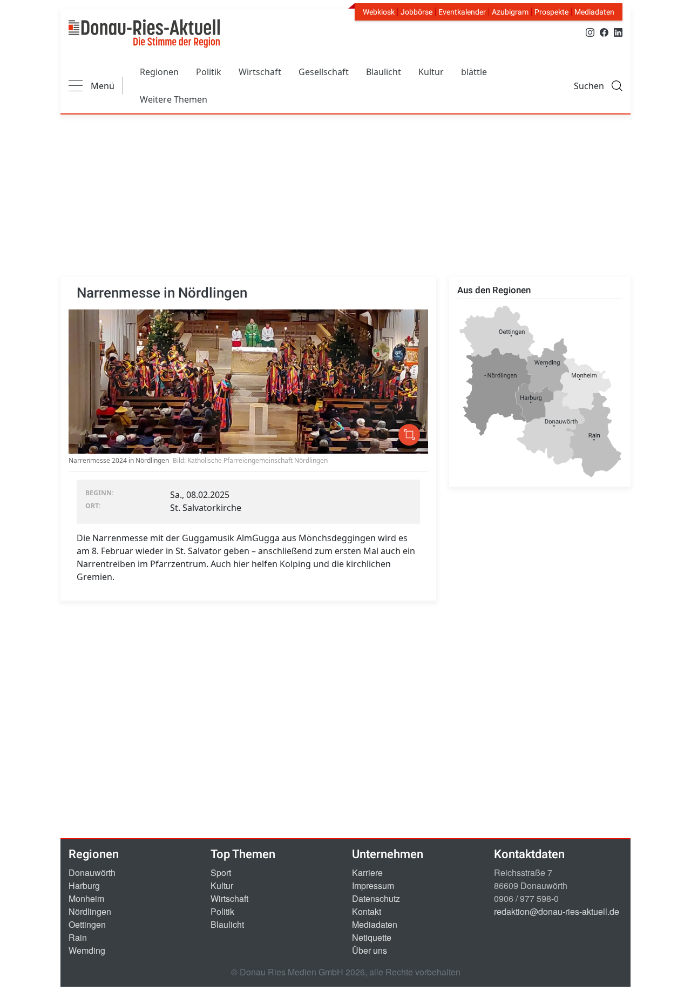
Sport (221, 872)
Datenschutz (376, 898)
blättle (474, 72)
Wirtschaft (260, 72)
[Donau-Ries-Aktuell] (144, 33)
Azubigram (510, 12)
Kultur (431, 72)
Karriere (367, 872)
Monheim (86, 898)
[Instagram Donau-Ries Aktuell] (590, 31)
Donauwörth (92, 872)
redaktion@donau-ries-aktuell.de (556, 911)
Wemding (87, 950)
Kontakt (366, 911)
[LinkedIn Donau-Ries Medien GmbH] (618, 31)
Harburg (84, 885)
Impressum (373, 885)
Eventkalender (462, 12)
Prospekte (551, 12)
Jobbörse (416, 12)
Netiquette (371, 937)
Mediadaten (594, 12)
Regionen (159, 72)
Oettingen (87, 924)
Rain (78, 937)
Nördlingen (90, 911)
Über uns (369, 950)
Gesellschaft (324, 72)
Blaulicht (383, 72)
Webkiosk (379, 12)
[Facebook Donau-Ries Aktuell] (604, 31)
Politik (208, 72)
